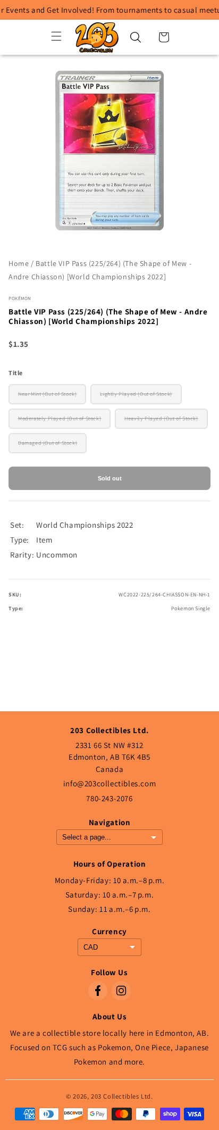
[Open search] (135, 37)
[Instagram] (121, 990)
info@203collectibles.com (109, 783)
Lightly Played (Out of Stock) (136, 393)
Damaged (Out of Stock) (47, 442)
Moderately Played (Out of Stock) (59, 418)
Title (16, 373)
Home (19, 263)
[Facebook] (97, 990)
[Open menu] (56, 37)
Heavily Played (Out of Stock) (161, 418)
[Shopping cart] (163, 37)
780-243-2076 (109, 798)
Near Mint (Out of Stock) (47, 393)
